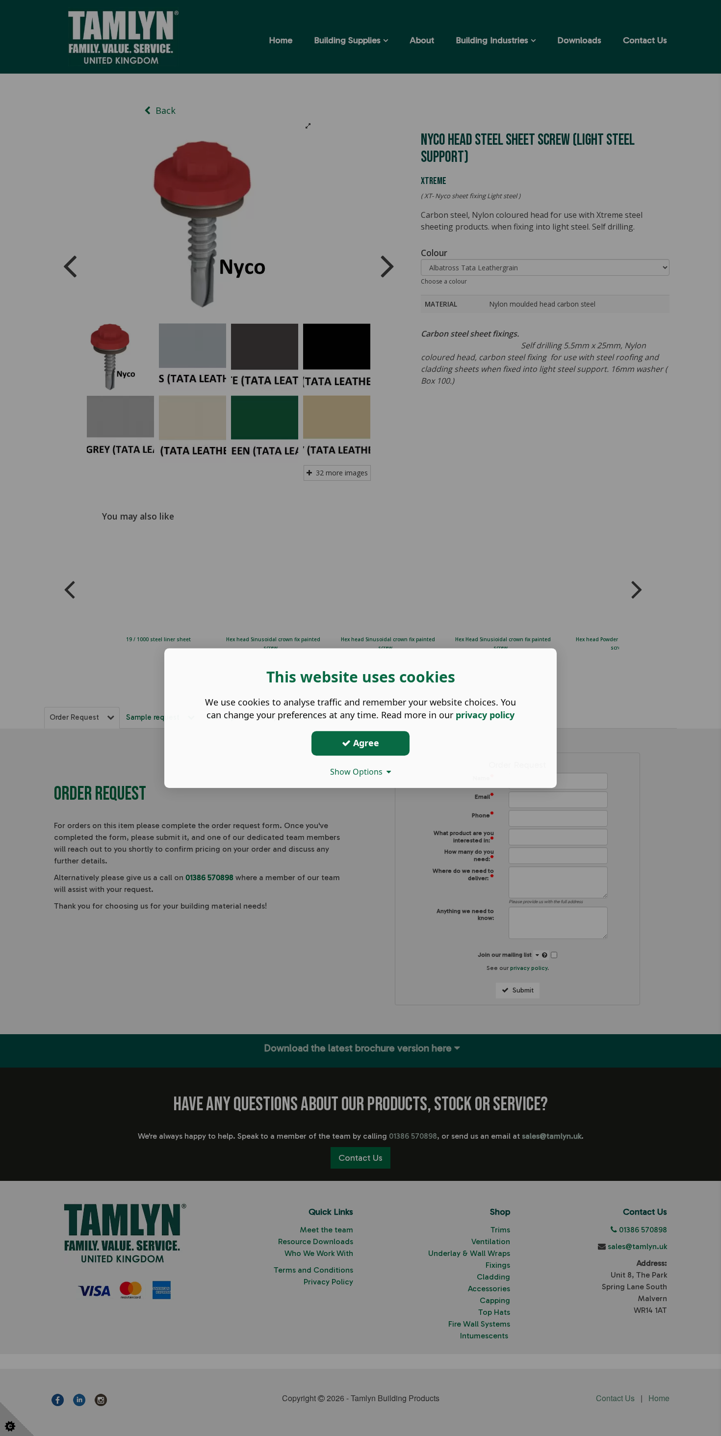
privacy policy (485, 715)
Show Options (358, 771)
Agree (365, 743)
